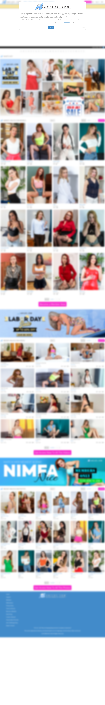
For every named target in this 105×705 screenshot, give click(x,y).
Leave (83, 27)
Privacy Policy (67, 22)
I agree (51, 27)
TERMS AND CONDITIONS (77, 16)
